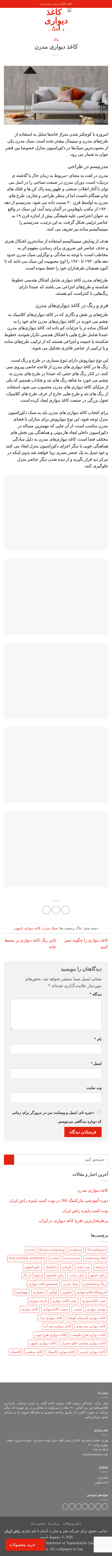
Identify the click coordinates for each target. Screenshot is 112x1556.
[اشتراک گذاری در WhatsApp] (65, 910)
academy (76, 1250)
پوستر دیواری (96, 1309)
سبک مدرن (50, 928)
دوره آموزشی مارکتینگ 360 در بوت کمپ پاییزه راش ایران (58, 1200)
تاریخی (66, 1267)
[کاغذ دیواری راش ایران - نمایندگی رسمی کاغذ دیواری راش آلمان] (56, 19)
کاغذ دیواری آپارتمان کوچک (86, 1318)
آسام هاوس (101, 1482)
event (30, 1250)
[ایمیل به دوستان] (56, 910)
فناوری (67, 1292)
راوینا (37, 1275)
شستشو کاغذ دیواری (43, 1284)
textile (54, 1258)
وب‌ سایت (94, 1088)
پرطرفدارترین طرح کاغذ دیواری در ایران (73, 1220)
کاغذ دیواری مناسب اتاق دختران (83, 1343)
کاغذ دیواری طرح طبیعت (88, 1335)
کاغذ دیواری (29, 1309)
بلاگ (56, 39)
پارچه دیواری (38, 1301)
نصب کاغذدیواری (94, 1301)
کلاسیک (15, 1352)
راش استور (98, 1275)
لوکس (52, 1292)
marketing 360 (95, 1258)
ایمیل (96, 1063)
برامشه (100, 1267)
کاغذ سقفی (34, 1352)
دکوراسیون (32, 1267)
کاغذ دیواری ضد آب (57, 1326)
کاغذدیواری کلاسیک (61, 1352)
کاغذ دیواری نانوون (27, 928)
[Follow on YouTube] (72, 1506)
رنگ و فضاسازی (94, 1284)
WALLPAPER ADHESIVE (27, 1258)
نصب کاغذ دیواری (64, 1301)
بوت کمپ (83, 1267)
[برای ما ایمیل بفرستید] (92, 1506)
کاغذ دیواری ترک (51, 1318)
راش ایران (12, 1531)
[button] (105, 19)
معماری (38, 1292)
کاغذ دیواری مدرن (92, 1190)
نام (98, 1039)
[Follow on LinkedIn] (79, 1506)
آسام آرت (102, 1477)
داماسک (51, 1267)
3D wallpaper (96, 1250)
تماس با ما (38, 1523)
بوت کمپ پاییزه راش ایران (85, 1210)
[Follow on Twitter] (98, 1506)
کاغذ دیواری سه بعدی (91, 1326)
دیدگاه (96, 994)
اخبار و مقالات (72, 1523)
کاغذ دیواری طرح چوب (50, 1335)
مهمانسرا (21, 1292)
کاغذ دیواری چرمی (93, 1352)
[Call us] (85, 1506)
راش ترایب (77, 1275)
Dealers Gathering (52, 1250)
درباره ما (53, 1523)
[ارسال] (9, 1160)
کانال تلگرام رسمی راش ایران (56, 3)
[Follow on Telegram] (65, 1506)
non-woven (72, 1258)
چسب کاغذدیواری (55, 1309)
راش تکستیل (55, 1275)
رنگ (26, 1275)
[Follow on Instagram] (105, 1506)
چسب (77, 1309)
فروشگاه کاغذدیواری (91, 1292)
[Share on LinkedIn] (46, 910)
